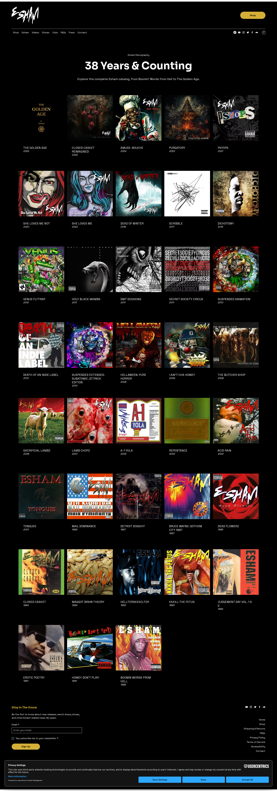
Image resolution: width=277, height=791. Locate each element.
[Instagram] (243, 32)
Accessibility (258, 746)
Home (262, 719)
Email (15, 724)
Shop (262, 724)
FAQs (262, 733)
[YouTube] (239, 32)
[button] (25, 32)
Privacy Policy (257, 737)
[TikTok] (234, 32)
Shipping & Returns (254, 728)
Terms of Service (256, 742)
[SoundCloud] (256, 32)
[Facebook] (252, 32)
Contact (260, 751)
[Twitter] (247, 32)
